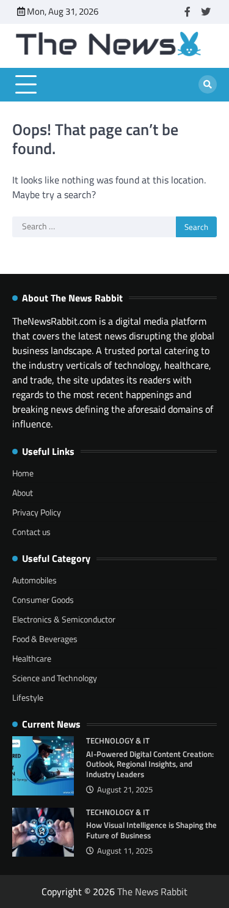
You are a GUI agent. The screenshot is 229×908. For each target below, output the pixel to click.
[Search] (207, 84)
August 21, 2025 (125, 789)
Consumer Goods (43, 599)
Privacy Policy (36, 512)
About (22, 492)
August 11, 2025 (125, 851)
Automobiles (34, 580)
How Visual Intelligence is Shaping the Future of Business (151, 830)
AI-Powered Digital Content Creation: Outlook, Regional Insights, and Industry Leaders (150, 764)
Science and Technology (54, 677)
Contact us (31, 531)
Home (23, 473)
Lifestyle (27, 697)
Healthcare (31, 658)
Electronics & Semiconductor (63, 619)
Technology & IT (118, 740)
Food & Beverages (45, 638)
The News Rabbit (152, 891)
